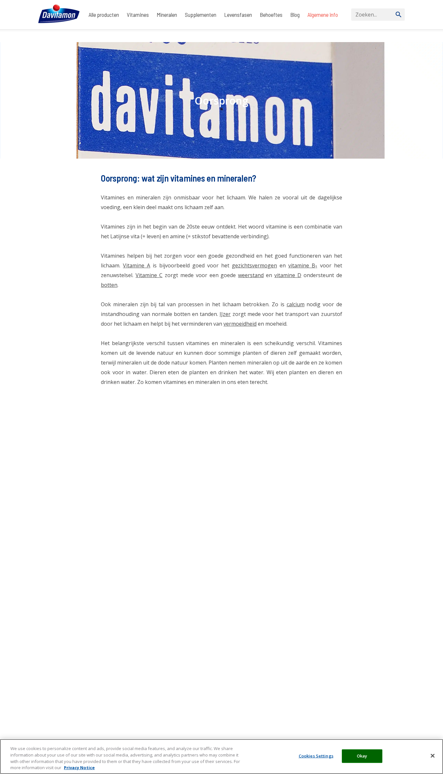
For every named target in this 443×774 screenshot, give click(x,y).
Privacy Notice (79, 767)
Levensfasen (238, 14)
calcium (296, 304)
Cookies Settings (316, 756)
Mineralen (167, 14)
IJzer (225, 314)
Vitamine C (149, 275)
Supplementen (200, 14)
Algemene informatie (75, 36)
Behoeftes (271, 14)
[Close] (432, 755)
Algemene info (322, 14)
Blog (295, 14)
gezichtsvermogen (254, 265)
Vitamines (138, 14)
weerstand (251, 275)
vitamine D (287, 275)
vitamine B (302, 265)
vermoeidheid (240, 323)
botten (109, 284)
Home (44, 36)
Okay (362, 756)
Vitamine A (136, 265)
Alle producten (104, 14)
